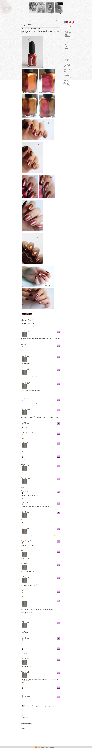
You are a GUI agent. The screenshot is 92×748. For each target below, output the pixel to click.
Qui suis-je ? (64, 16)
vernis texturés (66, 85)
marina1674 (23, 576)
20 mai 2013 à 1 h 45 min (25, 331)
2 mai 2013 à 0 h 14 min (25, 622)
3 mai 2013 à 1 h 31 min (25, 433)
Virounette (23, 647)
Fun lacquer (66, 61)
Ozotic (26, 323)
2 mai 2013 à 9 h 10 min (25, 696)
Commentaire (23, 707)
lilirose (22, 490)
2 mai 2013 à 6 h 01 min (25, 478)
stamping (65, 80)
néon (64, 74)
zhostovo (65, 87)
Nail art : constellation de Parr (67, 36)
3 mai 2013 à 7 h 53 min (25, 399)
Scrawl (22, 422)
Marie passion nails (25, 398)
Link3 (48, 746)
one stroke (65, 74)
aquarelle (65, 53)
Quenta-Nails (24, 563)
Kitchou (22, 477)
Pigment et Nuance (25, 382)
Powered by (39, 747)
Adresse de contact (24, 717)
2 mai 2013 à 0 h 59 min (25, 564)
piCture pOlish (36, 312)
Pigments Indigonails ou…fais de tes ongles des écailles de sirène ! (68, 32)
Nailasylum (23, 637)
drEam (22, 330)
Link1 (44, 746)
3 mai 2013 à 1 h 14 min (25, 369)
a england (66, 52)
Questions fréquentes (55, 16)
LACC (70, 65)
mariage (65, 69)
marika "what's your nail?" (26, 432)
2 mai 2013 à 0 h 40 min (25, 591)
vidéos (69, 85)
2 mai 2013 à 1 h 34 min (25, 551)
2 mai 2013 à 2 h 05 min (25, 541)
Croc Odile (23, 511)
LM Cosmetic (66, 67)
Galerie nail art (30, 16)
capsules (65, 56)
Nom (22, 715)
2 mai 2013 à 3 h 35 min (25, 502)
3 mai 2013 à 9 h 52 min (25, 383)
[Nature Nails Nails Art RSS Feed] (36, 747)
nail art (65, 71)
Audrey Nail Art (24, 671)
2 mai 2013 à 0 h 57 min (25, 577)
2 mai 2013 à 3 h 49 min (25, 491)
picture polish (67, 77)
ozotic (33, 323)
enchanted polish (66, 60)
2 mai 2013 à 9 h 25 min (25, 659)
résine (64, 79)
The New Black (67, 81)
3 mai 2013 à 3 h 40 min (25, 409)
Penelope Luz (68, 76)
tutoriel (65, 82)
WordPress (42, 747)
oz (70, 75)
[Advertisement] (30, 736)
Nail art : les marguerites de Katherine (67, 43)
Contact (22, 17)
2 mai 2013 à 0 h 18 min (25, 600)
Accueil (22, 16)
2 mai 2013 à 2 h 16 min (25, 528)
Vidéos (46, 16)
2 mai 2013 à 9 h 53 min (25, 455)
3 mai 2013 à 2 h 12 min (25, 423)
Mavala (68, 69)
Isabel (22, 550)
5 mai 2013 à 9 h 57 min (25, 356)
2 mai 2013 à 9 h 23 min (25, 672)
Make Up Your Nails (25, 540)
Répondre (22, 340)
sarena (22, 441)
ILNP (64, 64)
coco (22, 527)
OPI (68, 75)
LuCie (22, 590)
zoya (69, 87)
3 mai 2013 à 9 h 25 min (25, 442)
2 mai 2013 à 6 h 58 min (25, 465)
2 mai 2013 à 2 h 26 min (25, 512)
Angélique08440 (24, 344)
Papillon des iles (24, 658)
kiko (68, 65)
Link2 (46, 746)
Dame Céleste (24, 686)
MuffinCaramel (24, 695)
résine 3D (67, 79)
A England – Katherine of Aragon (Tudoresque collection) (67, 46)
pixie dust (65, 78)
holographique (66, 63)
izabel (22, 621)
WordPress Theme (47, 747)
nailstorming (66, 72)
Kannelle (23, 355)
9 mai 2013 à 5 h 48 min (25, 345)
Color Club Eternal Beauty (26, 20)
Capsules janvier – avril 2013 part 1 (53, 20)
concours (67, 59)
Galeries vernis (39, 16)
